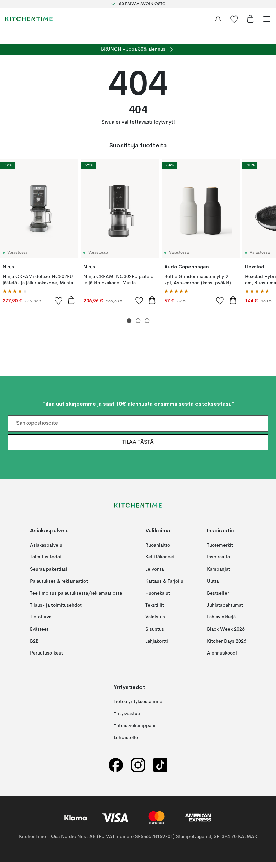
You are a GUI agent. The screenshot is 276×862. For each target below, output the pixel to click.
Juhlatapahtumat (225, 605)
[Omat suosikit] (234, 19)
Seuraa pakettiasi (48, 569)
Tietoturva (40, 617)
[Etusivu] (29, 19)
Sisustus (154, 629)
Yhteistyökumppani (135, 726)
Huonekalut (157, 593)
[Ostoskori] (250, 19)
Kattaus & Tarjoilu (164, 581)
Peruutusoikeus (47, 653)
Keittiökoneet (160, 557)
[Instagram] (138, 765)
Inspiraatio (218, 557)
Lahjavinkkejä (221, 617)
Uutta (213, 581)
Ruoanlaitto (157, 545)
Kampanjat (218, 569)
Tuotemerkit (220, 545)
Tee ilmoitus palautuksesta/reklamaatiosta (76, 593)
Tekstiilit (154, 605)
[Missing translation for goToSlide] (138, 320)
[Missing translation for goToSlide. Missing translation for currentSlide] (129, 320)
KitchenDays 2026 (226, 641)
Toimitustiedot (46, 557)
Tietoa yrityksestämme (138, 701)
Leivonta (154, 569)
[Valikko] (266, 19)
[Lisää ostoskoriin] (71, 300)
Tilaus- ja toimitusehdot (56, 605)
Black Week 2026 (226, 629)
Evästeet (39, 629)
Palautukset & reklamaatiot (59, 581)
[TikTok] (160, 765)
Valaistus (155, 617)
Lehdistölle (126, 737)
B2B (34, 641)
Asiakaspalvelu (46, 545)
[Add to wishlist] (58, 300)
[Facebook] (116, 765)
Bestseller (218, 593)
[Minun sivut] (218, 19)
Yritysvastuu (127, 713)
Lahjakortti (156, 641)
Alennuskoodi (222, 653)
